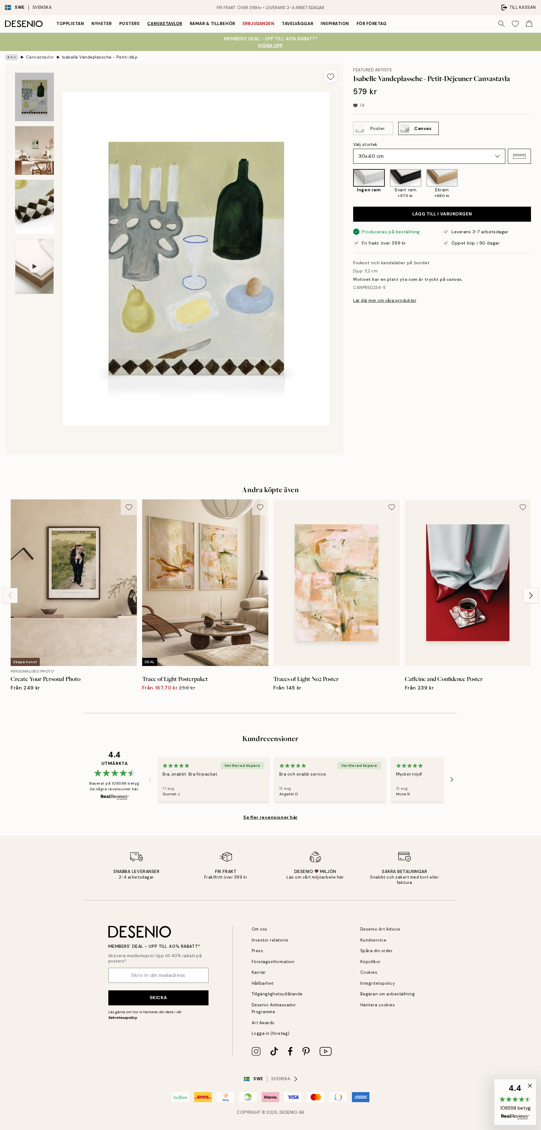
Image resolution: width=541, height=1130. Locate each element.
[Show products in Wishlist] (515, 23)
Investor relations (270, 940)
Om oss (259, 929)
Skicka (158, 997)
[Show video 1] (34, 266)
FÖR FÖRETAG (372, 23)
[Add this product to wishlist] (330, 76)
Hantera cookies (377, 1005)
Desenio (289, 1112)
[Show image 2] (34, 150)
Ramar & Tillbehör (212, 23)
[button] (519, 156)
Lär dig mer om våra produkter (384, 300)
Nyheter (101, 23)
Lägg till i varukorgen (442, 214)
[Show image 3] (34, 207)
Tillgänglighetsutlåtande (277, 994)
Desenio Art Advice (380, 929)
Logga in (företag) (271, 1033)
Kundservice (373, 940)
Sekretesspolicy (122, 1017)
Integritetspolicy (377, 983)
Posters (129, 23)
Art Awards (263, 1022)
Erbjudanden (259, 23)
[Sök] (501, 24)
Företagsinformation (273, 961)
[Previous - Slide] (348, 184)
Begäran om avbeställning (387, 994)
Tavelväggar (297, 23)
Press (257, 950)
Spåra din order (376, 950)
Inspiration (335, 23)
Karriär (259, 972)
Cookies (369, 972)
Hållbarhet (263, 983)
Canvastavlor (164, 23)
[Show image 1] (34, 97)
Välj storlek (365, 144)
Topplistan (70, 23)
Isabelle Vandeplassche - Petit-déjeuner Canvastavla (99, 57)
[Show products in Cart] (529, 23)
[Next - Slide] (536, 184)
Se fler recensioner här (270, 817)
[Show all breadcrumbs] (11, 57)
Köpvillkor (370, 961)
